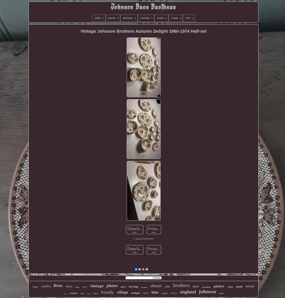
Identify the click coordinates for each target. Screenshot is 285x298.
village (122, 292)
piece (123, 287)
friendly (107, 292)
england (188, 291)
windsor (73, 293)
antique (135, 292)
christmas (144, 287)
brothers (181, 285)
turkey (173, 293)
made (239, 286)
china (69, 286)
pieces (96, 293)
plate (196, 286)
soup (77, 287)
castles (46, 286)
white (65, 294)
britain (250, 286)
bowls (84, 287)
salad (146, 293)
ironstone (206, 287)
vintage (97, 285)
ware (89, 294)
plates (112, 285)
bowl (82, 294)
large (35, 286)
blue (155, 292)
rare (221, 293)
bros (58, 285)
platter (219, 286)
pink (167, 286)
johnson (207, 291)
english (164, 293)
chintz (230, 287)
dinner (156, 285)
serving (133, 286)
